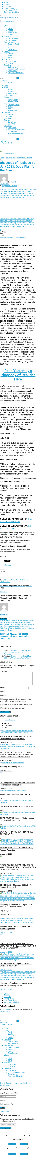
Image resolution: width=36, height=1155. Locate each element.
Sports (10, 31)
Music (10, 48)
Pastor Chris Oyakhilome (19, 580)
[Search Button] (17, 78)
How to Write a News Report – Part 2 (16, 795)
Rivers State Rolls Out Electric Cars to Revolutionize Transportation (16, 737)
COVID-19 (11, 63)
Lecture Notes (13, 38)
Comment (4, 671)
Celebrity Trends (14, 44)
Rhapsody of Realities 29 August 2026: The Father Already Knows (16, 906)
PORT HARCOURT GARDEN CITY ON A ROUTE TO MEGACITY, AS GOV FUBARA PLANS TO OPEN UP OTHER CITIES (16, 754)
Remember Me (7, 1104)
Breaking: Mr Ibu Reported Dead (13, 766)
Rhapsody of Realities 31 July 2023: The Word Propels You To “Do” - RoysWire (18, 652)
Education (7, 36)
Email (2, 691)
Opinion (10, 34)
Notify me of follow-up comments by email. (17, 705)
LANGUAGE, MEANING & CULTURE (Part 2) (17, 806)
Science (7, 59)
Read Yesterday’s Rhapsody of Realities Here (18, 375)
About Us (7, 4)
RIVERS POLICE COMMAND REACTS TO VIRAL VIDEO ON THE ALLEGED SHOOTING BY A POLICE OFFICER (18, 867)
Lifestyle (7, 52)
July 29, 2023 (4, 184)
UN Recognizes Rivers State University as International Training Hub (17, 784)
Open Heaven (12, 71)
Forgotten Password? (7, 1111)
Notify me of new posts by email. (14, 708)
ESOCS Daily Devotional (16, 69)
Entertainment (9, 42)
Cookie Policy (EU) (10, 10)
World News (12, 33)
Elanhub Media (5, 1011)
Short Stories (12, 50)
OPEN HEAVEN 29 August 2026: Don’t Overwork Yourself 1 (16, 886)
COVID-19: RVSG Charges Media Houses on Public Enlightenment (17, 819)
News (6, 27)
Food (10, 56)
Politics (10, 29)
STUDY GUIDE (13, 40)
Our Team (7, 6)
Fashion (11, 54)
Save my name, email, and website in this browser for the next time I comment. (15, 700)
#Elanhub (7, 580)
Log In (3, 1132)
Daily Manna (12, 67)
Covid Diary (12, 61)
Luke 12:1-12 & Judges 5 (16, 527)
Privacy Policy (9, 8)
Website (3, 695)
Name (2, 688)
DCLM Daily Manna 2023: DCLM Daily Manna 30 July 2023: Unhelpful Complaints (15, 636)
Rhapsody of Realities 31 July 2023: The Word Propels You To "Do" (18, 657)
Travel (10, 57)
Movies (10, 46)
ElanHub (13, 182)
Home (6, 3)
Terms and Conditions (11, 12)
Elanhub (8, 1010)
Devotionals (8, 65)
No (24, 1144)
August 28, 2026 (6, 933)
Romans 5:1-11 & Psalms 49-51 (18, 520)
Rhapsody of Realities (16, 73)
